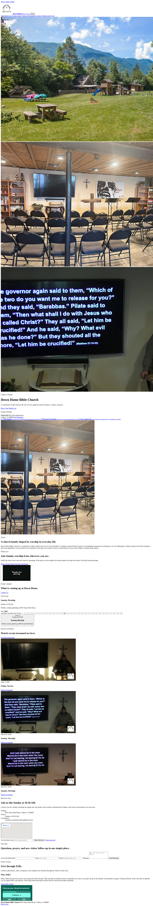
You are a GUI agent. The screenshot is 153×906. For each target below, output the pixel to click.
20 (86, 613)
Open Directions (39, 840)
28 (114, 613)
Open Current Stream (8, 564)
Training (24, 16)
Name (37, 858)
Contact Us (4, 593)
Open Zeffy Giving (7, 884)
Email (61, 858)
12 (57, 613)
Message (86, 858)
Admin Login (46, 16)
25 (103, 613)
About (19, 16)
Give (53, 16)
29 (117, 613)
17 (75, 613)
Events (14, 16)
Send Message (113, 858)
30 (121, 613)
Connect (39, 16)
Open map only (50, 840)
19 (82, 613)
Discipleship (32, 16)
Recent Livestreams (21, 564)
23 (96, 613)
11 (54, 613)
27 (110, 613)
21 (89, 613)
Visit (2, 16)
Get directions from (7, 840)
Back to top (4, 904)
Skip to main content (7, 2)
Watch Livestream (7, 690)
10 (50, 613)
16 (71, 613)
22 (93, 613)
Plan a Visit (4, 408)
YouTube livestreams (8, 637)
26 (107, 613)
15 (68, 613)
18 (79, 613)
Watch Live (8, 16)
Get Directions (18, 417)
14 (64, 613)
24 (100, 613)
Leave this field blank (8, 858)
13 (61, 613)
